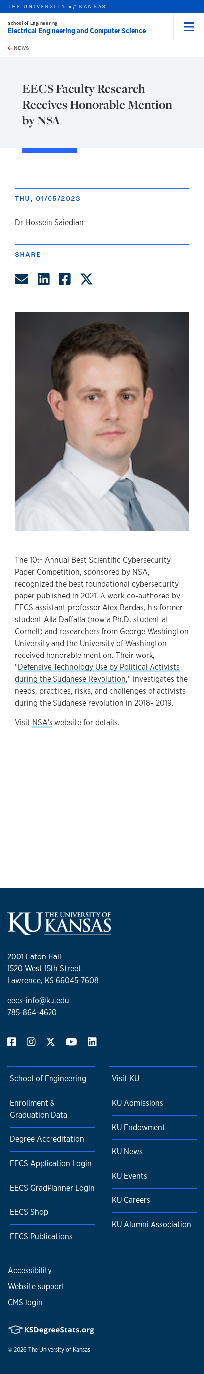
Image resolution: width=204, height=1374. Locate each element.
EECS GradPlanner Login (52, 1188)
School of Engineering (33, 23)
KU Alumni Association (151, 1224)
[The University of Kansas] (59, 931)
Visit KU (125, 1079)
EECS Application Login (51, 1163)
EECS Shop (29, 1212)
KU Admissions (137, 1103)
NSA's (42, 722)
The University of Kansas (59, 1350)
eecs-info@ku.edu (38, 1000)
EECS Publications (41, 1236)
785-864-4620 (32, 1012)
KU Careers (131, 1200)
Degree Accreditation (47, 1139)
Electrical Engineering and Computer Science (77, 30)
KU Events (129, 1176)
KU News (127, 1151)
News (21, 47)
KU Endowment (138, 1127)
